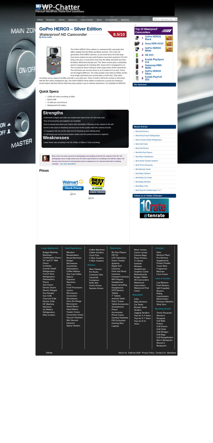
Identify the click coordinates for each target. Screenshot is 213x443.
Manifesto (171, 353)
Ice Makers (48, 309)
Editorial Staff (134, 353)
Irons (69, 285)
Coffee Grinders (96, 252)
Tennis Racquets (164, 313)
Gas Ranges (48, 293)
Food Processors (74, 287)
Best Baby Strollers (143, 173)
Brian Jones (47, 37)
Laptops (115, 326)
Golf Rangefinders (164, 337)
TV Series (138, 261)
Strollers (138, 310)
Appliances (72, 20)
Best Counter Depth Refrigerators (149, 140)
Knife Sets (93, 283)
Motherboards (140, 274)
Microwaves (72, 293)
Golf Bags (160, 334)
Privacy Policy (148, 353)
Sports (99, 20)
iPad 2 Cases (118, 301)
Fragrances (161, 269)
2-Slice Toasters (96, 258)
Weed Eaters (162, 299)
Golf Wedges (162, 332)
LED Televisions (119, 258)
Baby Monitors (140, 302)
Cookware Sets (96, 274)
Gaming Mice (118, 323)
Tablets (115, 293)
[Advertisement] (154, 105)
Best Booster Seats (143, 169)
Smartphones (118, 307)
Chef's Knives (95, 285)
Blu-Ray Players (119, 252)
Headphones (117, 282)
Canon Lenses (140, 252)
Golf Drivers (161, 326)
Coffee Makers (73, 271)
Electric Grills (49, 301)
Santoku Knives (96, 288)
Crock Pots (94, 255)
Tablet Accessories (120, 304)
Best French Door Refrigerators (148, 136)
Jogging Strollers (141, 313)
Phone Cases (118, 315)
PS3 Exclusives (118, 320)
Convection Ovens (75, 315)
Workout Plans (163, 255)
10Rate (40, 20)
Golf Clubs (161, 329)
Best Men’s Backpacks (144, 157)
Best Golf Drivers (142, 131)
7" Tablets (116, 296)
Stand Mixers (73, 306)
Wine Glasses (95, 269)
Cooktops (47, 266)
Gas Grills (47, 296)
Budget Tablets (141, 277)
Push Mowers (162, 285)
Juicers (70, 290)
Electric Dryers (49, 287)
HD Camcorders (141, 280)
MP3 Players (117, 279)
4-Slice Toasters (96, 261)
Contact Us (161, 353)
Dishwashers (48, 279)
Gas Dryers (48, 285)
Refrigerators (49, 312)
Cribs (136, 299)
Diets (158, 252)
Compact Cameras (120, 276)
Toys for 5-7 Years (142, 318)
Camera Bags (140, 255)
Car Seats (138, 304)
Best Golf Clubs (142, 144)
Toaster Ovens (73, 312)
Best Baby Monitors (143, 182)
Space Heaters (73, 325)
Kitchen (62, 20)
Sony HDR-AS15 (154, 43)
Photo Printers (140, 258)
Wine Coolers (49, 315)
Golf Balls (160, 321)
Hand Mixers (72, 309)
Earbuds (138, 263)
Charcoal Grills (49, 298)
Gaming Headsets (120, 317)
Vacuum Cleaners (75, 317)
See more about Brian (68, 164)
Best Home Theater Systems (147, 161)
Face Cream (162, 274)
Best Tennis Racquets (144, 165)
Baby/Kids (125, 20)
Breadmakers (73, 255)
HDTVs (115, 255)
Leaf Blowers (162, 282)
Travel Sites (161, 266)
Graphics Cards (141, 271)
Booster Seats (140, 307)
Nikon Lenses (140, 250)
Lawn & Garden (87, 20)
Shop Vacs (161, 304)
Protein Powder (163, 263)
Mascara (160, 271)
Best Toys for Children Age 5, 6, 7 (149, 190)
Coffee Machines (97, 250)
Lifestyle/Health (111, 20)
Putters (159, 323)
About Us (123, 353)
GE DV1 (149, 55)
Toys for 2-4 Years (142, 315)
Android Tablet (118, 298)
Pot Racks (93, 272)
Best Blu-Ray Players (144, 152)
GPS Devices (118, 290)
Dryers (46, 282)
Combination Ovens (52, 257)
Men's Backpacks (164, 340)
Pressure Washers (164, 301)
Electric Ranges (50, 290)
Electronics (50, 20)
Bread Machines (74, 258)
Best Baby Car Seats (144, 178)
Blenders (71, 252)
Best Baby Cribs (142, 186)
